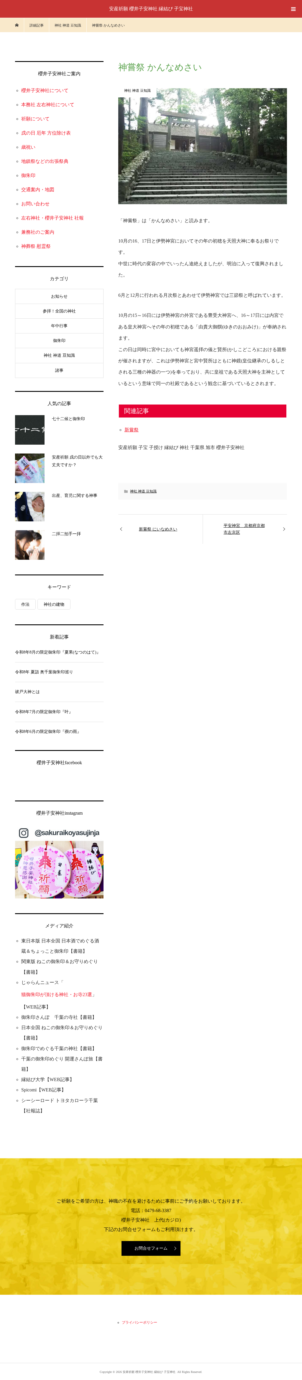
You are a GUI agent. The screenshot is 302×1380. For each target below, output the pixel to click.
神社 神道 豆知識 (143, 491)
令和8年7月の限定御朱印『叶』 (44, 712)
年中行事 (59, 326)
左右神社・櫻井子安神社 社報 (52, 217)
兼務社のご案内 (37, 232)
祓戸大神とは (27, 692)
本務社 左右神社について (47, 104)
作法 (25, 604)
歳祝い (28, 147)
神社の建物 (54, 604)
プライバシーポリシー (139, 1322)
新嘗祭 (131, 429)
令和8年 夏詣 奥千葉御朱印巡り (44, 672)
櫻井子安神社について (44, 90)
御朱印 (28, 175)
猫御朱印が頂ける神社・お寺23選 (56, 994)
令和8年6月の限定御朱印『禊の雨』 (48, 731)
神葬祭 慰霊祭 (36, 246)
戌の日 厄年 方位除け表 (46, 132)
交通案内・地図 (37, 189)
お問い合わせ (35, 203)
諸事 (59, 370)
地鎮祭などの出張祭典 (44, 161)
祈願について (35, 118)
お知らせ (59, 296)
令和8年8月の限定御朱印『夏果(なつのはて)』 (58, 652)
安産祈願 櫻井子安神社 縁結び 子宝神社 (151, 8)
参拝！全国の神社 (59, 311)
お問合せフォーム (151, 1248)
